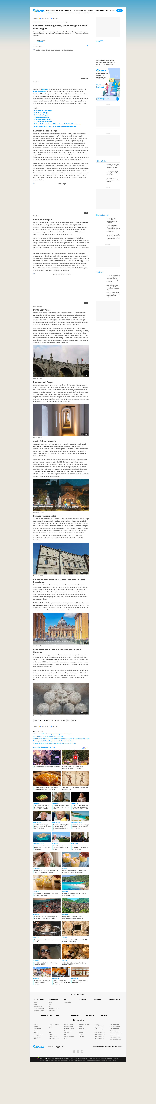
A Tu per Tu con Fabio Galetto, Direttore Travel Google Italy (113, 173)
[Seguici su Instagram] (78, 1051)
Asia (50, 1004)
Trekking (81, 1036)
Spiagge (81, 1032)
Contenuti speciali (98, 1046)
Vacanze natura (38, 1006)
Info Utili (82, 999)
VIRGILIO (54, 1058)
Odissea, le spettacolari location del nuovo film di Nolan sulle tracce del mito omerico (113, 166)
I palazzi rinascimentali (44, 121)
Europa (50, 1002)
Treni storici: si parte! (81, 12)
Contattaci (108, 1046)
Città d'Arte (48, 85)
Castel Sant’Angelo (42, 113)
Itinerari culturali (60, 720)
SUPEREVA (116, 1058)
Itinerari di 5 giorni (68, 1026)
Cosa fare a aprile (99, 1038)
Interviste (90, 1015)
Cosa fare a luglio (114, 1028)
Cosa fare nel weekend (37, 1037)
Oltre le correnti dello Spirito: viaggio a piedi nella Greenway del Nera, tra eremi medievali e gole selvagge (113, 228)
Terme (81, 1034)
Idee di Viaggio (39, 999)
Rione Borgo (56, 85)
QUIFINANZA (103, 1058)
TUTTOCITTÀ (89, 1058)
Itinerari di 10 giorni (69, 1028)
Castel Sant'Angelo (66, 85)
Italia (68, 720)
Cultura (41, 85)
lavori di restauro (39, 91)
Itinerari (51, 1034)
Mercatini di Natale (69, 1036)
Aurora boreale (37, 1028)
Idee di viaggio (50, 10)
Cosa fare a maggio (115, 1024)
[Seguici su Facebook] (74, 1051)
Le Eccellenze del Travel (68, 12)
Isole (50, 1032)
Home (34, 22)
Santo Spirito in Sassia (43, 119)
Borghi (35, 1004)
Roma (37, 85)
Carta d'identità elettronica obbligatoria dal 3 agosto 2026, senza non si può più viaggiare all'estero (113, 287)
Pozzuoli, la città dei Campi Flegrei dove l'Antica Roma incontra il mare (53, 741)
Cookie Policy (57, 1060)
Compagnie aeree (38, 1035)
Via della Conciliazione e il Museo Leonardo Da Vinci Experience (58, 124)
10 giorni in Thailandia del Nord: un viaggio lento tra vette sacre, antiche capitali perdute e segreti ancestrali (113, 278)
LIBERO (49, 1058)
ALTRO (111, 10)
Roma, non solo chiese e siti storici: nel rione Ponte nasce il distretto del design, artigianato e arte (61, 738)
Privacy (52, 1060)
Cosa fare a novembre (115, 1037)
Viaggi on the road (99, 1028)
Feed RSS (114, 1046)
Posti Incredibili (115, 999)
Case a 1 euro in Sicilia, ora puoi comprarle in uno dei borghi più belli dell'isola (113, 295)
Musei (65, 1034)
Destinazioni (59, 10)
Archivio (120, 1046)
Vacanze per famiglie (39, 1008)
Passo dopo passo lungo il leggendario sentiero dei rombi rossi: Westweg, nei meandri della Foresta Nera (113, 236)
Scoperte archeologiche (83, 1029)
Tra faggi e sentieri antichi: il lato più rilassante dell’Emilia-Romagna (112, 220)
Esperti (104, 1015)
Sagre (80, 1026)
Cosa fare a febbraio (100, 1034)
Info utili (72, 10)
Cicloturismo (37, 1030)
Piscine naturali (90, 12)
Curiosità (97, 999)
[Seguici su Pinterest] (82, 1051)
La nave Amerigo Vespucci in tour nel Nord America (113, 180)
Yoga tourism (58, 12)
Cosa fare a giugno (115, 1026)
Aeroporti (36, 1026)
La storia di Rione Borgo (44, 110)
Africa (50, 1006)
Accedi (119, 10)
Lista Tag (36, 1024)
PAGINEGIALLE (59, 1058)
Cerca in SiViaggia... (54, 1047)
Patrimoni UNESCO (84, 1024)
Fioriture (51, 1030)
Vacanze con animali (39, 1010)
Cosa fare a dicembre (115, 1039)
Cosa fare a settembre (115, 1033)
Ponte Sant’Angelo (42, 115)
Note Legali (47, 1060)
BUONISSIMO (110, 1058)
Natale (65, 1038)
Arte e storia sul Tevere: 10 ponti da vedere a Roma (48, 736)
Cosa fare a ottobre (115, 1035)
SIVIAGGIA (98, 1058)
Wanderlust (75, 1015)
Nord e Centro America (54, 1008)
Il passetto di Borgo (42, 117)
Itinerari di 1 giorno (53, 1038)
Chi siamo (42, 1060)
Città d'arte (37, 720)
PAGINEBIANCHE (82, 1058)
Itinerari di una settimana (67, 1031)
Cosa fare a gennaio (100, 1032)
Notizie (67, 10)
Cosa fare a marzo (99, 1036)
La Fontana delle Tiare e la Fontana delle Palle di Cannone (56, 126)
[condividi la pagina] (87, 45)
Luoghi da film (99, 10)
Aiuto (72, 1060)
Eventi (50, 1028)
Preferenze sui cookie (65, 1060)
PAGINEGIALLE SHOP (68, 1058)
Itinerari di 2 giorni (68, 1024)
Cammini (39, 22)
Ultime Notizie (67, 1002)
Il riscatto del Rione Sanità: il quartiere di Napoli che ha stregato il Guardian (54, 743)
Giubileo (76, 85)
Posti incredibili (89, 10)
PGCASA (76, 1058)
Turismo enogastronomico (99, 1025)
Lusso (106, 10)
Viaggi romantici (99, 1030)
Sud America (52, 1010)
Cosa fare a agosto (115, 1030)
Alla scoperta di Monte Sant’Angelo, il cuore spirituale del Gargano (52, 734)
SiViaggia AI (79, 10)
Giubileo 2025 (48, 720)
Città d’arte (36, 1033)
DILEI (94, 1058)
